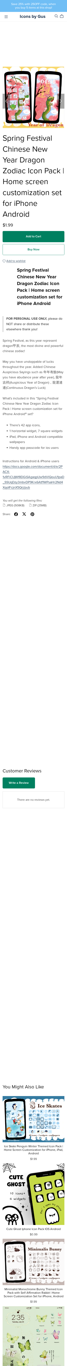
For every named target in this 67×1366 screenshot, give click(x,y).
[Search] (56, 16)
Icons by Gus (32, 16)
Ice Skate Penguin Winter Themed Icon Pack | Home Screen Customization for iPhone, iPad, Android (33, 1149)
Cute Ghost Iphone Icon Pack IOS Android (33, 1229)
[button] (6, 101)
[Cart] (63, 16)
